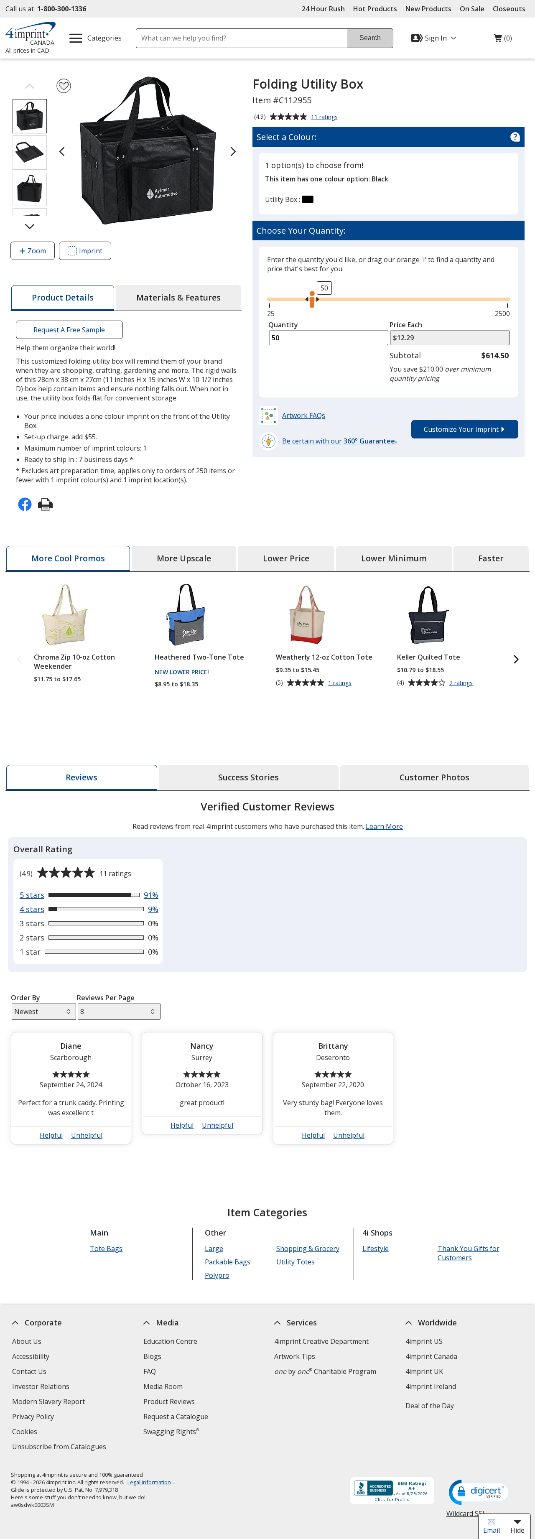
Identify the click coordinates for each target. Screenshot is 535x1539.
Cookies (25, 1432)
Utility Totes (295, 1261)
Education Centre (170, 1341)
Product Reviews (169, 1401)
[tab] (62, 298)
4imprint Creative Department (321, 1341)
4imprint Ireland (430, 1386)
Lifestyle (375, 1248)
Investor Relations (41, 1387)
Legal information (149, 1482)
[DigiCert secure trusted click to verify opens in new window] (480, 1493)
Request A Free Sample (69, 329)
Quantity (283, 324)
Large (213, 1248)
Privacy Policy (34, 1417)
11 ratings (325, 117)
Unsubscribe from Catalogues (60, 1447)
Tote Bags (106, 1248)
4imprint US (424, 1341)
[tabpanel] (267, 976)
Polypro (216, 1275)
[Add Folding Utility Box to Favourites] (64, 86)
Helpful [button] (51, 1135)
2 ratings (462, 683)
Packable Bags (227, 1261)
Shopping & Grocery (307, 1248)
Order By (25, 997)
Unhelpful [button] (86, 1135)
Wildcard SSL (466, 1516)
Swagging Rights (171, 1431)
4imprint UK (424, 1371)
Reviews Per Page (106, 997)
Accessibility (30, 1356)
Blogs (152, 1356)
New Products (428, 8)
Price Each (406, 324)
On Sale (472, 8)
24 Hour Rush (323, 8)
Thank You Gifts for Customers (468, 1253)
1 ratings (341, 683)
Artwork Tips (294, 1356)
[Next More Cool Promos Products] (515, 660)
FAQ (149, 1371)
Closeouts (509, 8)
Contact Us (29, 1371)
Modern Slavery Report (49, 1402)
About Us (26, 1341)
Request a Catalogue (175, 1416)
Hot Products (375, 8)
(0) (503, 40)
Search (370, 37)
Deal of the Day (429, 1405)
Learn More (384, 826)
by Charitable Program (325, 1371)
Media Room (163, 1386)
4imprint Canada (431, 1356)
